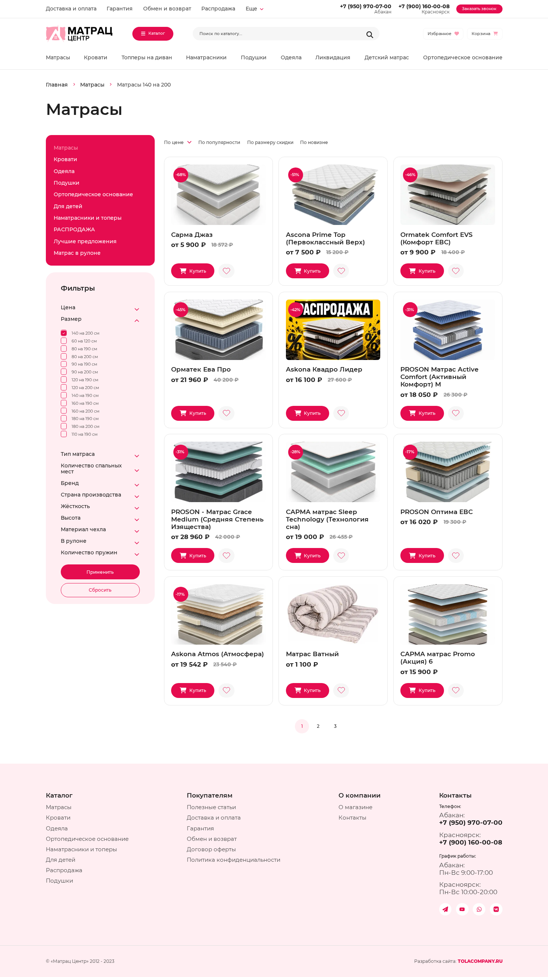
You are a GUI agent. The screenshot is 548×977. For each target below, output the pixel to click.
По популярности (219, 142)
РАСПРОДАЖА (74, 229)
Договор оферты (211, 849)
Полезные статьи (211, 807)
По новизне (314, 142)
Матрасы (58, 57)
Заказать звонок (479, 8)
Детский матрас (387, 57)
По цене (174, 142)
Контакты (352, 817)
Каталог (156, 33)
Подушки (254, 57)
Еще (251, 9)
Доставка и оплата (71, 9)
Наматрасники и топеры (88, 218)
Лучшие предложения (85, 241)
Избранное (439, 33)
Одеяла (291, 57)
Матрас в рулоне (77, 253)
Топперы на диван (147, 57)
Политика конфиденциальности (233, 859)
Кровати (95, 57)
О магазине (355, 807)
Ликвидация (332, 57)
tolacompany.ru (480, 961)
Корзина (481, 33)
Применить (100, 572)
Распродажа (218, 9)
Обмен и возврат (167, 9)
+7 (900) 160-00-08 (424, 6)
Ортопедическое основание (463, 57)
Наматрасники (206, 57)
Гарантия (120, 9)
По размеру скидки (270, 142)
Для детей (68, 206)
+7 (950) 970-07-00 (365, 6)
